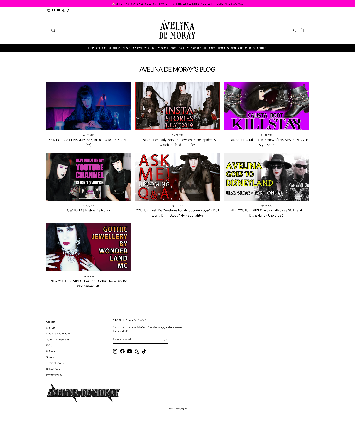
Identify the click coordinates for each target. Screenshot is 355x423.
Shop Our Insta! (237, 48)
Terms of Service (55, 363)
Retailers (115, 48)
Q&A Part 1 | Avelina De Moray (88, 210)
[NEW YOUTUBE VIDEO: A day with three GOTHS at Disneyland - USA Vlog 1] (266, 177)
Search (50, 357)
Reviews (137, 48)
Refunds (50, 351)
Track (221, 48)
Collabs (101, 48)
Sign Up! (196, 48)
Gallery (184, 48)
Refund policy (54, 369)
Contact (262, 48)
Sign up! (50, 327)
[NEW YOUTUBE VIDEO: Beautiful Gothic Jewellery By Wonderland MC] (88, 247)
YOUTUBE (149, 48)
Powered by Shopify (177, 408)
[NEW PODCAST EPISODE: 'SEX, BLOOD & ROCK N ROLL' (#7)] (88, 106)
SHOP (90, 48)
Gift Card (209, 48)
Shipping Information (58, 333)
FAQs (49, 345)
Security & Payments (57, 339)
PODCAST (162, 48)
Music (126, 48)
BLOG (173, 48)
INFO (252, 48)
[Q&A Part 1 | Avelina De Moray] (88, 177)
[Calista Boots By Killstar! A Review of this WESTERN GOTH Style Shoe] (266, 106)
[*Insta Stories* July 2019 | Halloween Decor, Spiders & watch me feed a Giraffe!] (177, 106)
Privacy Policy (54, 375)
